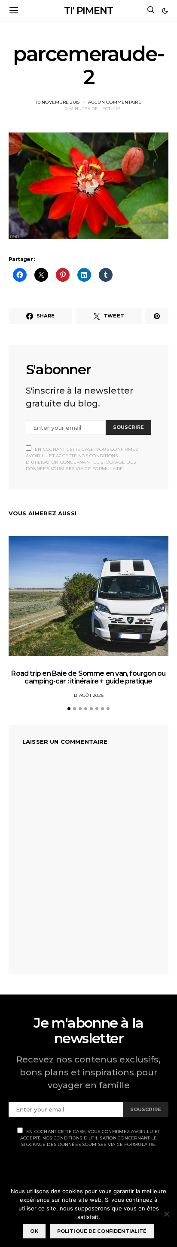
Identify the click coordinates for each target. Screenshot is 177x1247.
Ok (34, 1231)
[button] (165, 10)
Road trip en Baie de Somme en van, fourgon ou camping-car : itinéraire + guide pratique (88, 677)
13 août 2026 (88, 695)
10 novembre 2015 (57, 102)
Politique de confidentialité (102, 1231)
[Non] (166, 1214)
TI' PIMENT (88, 10)
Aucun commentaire (114, 102)
